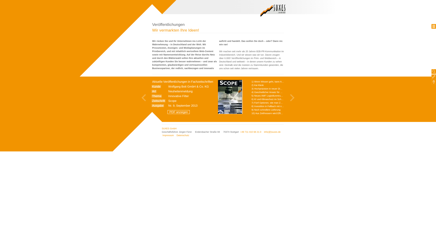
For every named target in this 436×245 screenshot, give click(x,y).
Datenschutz (183, 135)
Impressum (168, 135)
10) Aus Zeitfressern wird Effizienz (268, 113)
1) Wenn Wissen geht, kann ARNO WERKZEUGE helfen (279, 81)
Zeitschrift (158, 100)
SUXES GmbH (169, 128)
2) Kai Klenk (257, 85)
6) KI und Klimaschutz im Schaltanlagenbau (273, 99)
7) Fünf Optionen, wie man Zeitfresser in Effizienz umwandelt (282, 103)
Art (154, 91)
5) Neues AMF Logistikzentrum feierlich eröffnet (275, 95)
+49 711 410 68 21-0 (250, 132)
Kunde (156, 86)
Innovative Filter (178, 96)
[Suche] (434, 71)
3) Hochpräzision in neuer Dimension (270, 88)
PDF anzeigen (178, 112)
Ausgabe (158, 105)
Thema (156, 96)
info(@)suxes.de (272, 132)
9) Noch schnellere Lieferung (265, 110)
